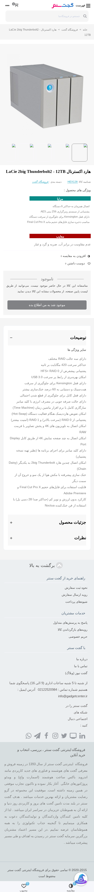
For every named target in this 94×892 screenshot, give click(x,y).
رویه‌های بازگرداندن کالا (72, 629)
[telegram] (37, 735)
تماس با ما (80, 666)
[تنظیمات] (7, 5)
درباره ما (81, 659)
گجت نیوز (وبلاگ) (76, 673)
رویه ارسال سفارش (74, 594)
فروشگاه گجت (40, 181)
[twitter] (64, 735)
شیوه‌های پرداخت (76, 601)
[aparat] (73, 735)
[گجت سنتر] (62, 5)
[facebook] (46, 735)
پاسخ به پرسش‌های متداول (70, 622)
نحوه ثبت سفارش (76, 587)
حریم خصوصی (78, 636)
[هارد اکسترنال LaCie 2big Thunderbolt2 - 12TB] (47, 94)
